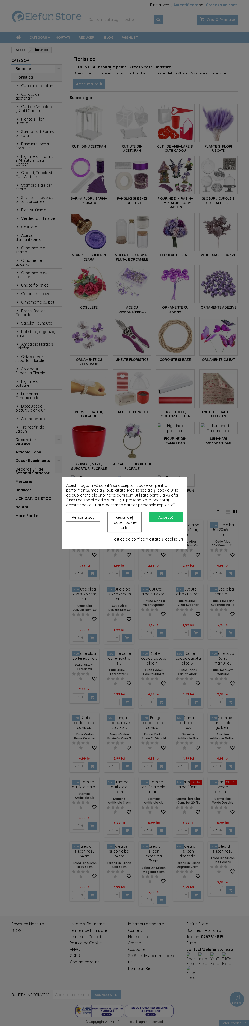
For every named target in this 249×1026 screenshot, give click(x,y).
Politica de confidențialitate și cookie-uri (147, 539)
